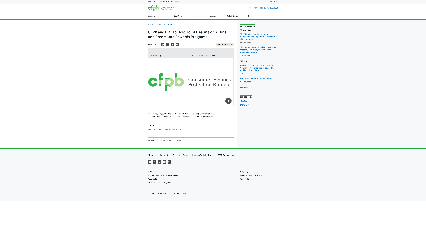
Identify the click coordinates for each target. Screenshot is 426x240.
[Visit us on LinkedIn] (159, 161)
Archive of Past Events (164, 25)
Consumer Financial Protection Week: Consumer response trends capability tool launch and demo (257, 68)
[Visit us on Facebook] (149, 161)
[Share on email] (177, 44)
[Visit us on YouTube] (164, 161)
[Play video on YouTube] (228, 101)
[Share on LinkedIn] (172, 44)
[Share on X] (167, 44)
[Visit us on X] (154, 161)
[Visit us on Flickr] (169, 161)
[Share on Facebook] (162, 44)
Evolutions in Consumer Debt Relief (256, 78)
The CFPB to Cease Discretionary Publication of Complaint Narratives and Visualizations (258, 37)
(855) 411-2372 (274, 2)
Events (152, 25)
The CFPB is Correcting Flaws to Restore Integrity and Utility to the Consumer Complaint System (258, 50)
